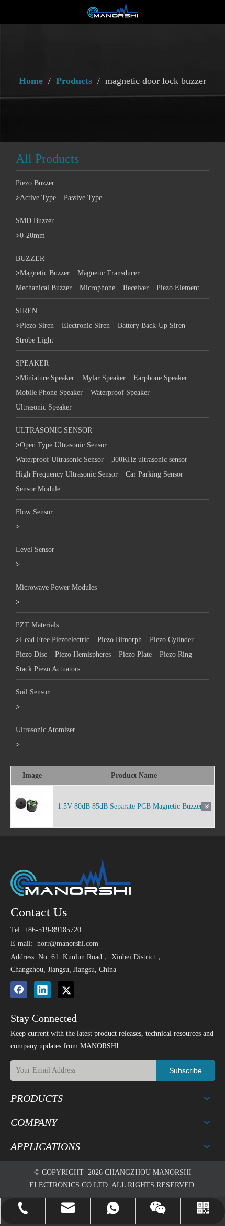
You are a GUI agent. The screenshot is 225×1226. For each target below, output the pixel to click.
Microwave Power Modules (56, 587)
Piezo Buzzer (35, 183)
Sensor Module (38, 489)
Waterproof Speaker (120, 392)
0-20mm (32, 235)
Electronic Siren (86, 325)
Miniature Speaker (47, 378)
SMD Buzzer (35, 221)
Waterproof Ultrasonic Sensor (60, 459)
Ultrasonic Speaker (44, 407)
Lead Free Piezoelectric (54, 640)
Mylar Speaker (104, 378)
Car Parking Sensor (154, 474)
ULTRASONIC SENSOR (54, 430)
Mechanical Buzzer (44, 288)
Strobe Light (34, 340)
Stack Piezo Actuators (48, 669)
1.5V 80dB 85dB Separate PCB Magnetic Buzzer (130, 806)
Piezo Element (177, 288)
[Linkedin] (42, 989)
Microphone (97, 288)
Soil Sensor (33, 692)
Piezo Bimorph (119, 640)
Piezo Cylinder (172, 640)
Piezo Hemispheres (83, 654)
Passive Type (83, 198)
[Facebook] (18, 989)
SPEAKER (32, 363)
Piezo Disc (31, 654)
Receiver (136, 288)
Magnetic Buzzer (45, 273)
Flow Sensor (34, 512)
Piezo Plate (135, 654)
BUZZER (30, 258)
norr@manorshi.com (67, 943)
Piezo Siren (37, 325)
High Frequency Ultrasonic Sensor (67, 474)
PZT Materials (37, 625)
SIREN (26, 311)
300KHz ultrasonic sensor (149, 459)
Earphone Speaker (160, 378)
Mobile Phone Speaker (49, 392)
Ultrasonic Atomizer (45, 730)
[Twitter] (66, 989)
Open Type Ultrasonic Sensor (63, 445)
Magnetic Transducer (108, 273)
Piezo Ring (176, 654)
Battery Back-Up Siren (151, 325)
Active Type (38, 198)
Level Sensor (35, 550)
